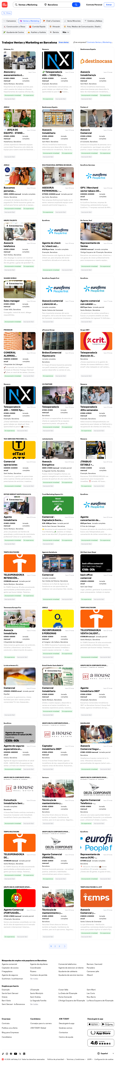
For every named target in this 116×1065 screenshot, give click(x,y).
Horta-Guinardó (65, 997)
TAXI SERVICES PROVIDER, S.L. (15, 439)
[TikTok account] (3, 1054)
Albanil (90, 975)
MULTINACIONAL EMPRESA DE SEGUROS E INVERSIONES (58, 165)
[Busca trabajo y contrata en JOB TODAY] (4, 4)
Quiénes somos (65, 1028)
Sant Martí (91, 990)
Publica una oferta (9, 1028)
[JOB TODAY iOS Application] (93, 1024)
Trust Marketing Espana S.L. (52, 494)
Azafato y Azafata (38, 32)
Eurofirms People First (50, 278)
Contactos (63, 1032)
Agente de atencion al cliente (70, 968)
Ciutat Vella (63, 990)
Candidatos (7, 1037)
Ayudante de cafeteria (67, 971)
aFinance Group (48, 330)
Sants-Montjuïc (36, 993)
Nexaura (45, 49)
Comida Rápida (38, 26)
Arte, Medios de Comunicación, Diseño (84, 26)
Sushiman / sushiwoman (12, 978)
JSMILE (6, 107)
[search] (76, 4)
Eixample (6, 990)
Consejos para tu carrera (41, 1023)
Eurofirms (46, 220)
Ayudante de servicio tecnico (70, 975)
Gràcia (4, 997)
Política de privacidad (55, 1059)
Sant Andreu (35, 997)
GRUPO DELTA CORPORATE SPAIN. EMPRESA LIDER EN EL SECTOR (93, 666)
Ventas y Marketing (31, 21)
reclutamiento (47, 439)
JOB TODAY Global (38, 1028)
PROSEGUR (8, 330)
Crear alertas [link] (64, 42)
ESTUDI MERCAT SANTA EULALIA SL (17, 494)
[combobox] (29, 4)
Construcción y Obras (15, 26)
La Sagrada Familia (38, 1000)
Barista (56, 32)
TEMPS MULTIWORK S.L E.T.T (91, 887)
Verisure (45, 777)
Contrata (6, 1023)
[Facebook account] (11, 1054)
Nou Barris (91, 997)
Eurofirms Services (87, 165)
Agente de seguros (10, 975)
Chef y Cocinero (53, 21)
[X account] (20, 1054)
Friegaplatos (7, 971)
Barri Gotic (6, 1000)
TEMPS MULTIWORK (11, 552)
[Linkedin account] (24, 1054)
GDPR (89, 1059)
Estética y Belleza (95, 21)
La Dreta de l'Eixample (67, 993)
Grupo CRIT (84, 330)
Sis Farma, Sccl (86, 220)
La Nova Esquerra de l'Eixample (100, 1000)
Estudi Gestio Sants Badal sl (52, 665)
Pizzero (33, 971)
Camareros (11, 21)
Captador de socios (10, 968)
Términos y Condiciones (75, 1059)
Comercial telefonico (67, 964)
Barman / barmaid (94, 964)
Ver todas (34, 978)
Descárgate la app (66, 1023)
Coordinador (35, 968)
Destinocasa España (88, 49)
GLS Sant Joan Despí (88, 552)
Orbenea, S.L (9, 49)
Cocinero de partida (38, 975)
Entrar (109, 5)
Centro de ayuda (66, 1037)
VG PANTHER (47, 384)
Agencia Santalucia (49, 552)
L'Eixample (34, 990)
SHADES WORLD (10, 278)
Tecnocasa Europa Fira (12, 607)
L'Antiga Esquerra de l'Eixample (71, 1000)
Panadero (91, 968)
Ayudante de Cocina (15, 32)
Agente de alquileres (39, 964)
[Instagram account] (7, 1054)
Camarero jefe (93, 971)
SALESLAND (85, 723)
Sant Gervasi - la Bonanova (13, 1004)
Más (64, 32)
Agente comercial (9, 964)
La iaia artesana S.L (11, 665)
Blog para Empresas (10, 1032)
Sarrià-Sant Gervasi (10, 993)
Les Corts (91, 993)
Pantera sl (84, 107)
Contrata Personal (94, 5)
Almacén (56, 26)
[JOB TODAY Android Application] (107, 1024)
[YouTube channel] (15, 1054)
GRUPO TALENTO (10, 220)
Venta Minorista (74, 21)
